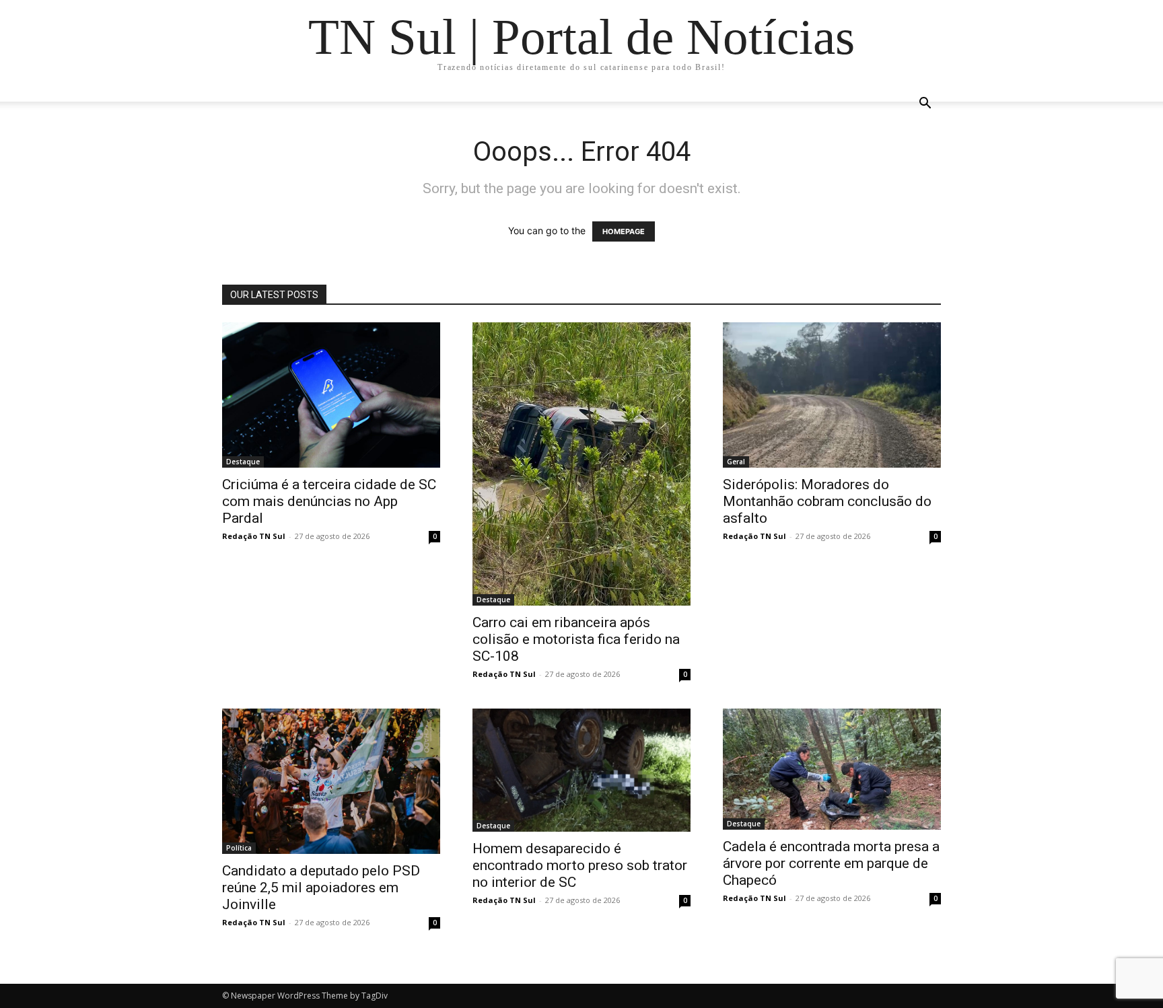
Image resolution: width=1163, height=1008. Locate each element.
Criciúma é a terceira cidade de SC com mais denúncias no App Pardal (329, 501)
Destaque (243, 461)
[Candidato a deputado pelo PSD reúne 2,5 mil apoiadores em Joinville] (331, 781)
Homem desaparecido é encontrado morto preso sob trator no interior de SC (579, 865)
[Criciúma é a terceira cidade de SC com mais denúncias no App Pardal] (331, 395)
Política (239, 848)
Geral (736, 461)
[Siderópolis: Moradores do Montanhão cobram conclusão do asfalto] (832, 395)
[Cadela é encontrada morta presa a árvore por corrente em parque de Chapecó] (832, 769)
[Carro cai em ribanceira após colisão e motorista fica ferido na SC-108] (581, 464)
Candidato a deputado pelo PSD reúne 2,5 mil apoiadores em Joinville (321, 887)
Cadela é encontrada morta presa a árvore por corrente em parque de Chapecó (831, 863)
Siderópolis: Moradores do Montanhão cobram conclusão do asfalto (827, 501)
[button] (925, 104)
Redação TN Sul (253, 536)
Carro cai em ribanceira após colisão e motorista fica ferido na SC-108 (576, 639)
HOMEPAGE (623, 231)
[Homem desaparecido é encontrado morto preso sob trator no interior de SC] (581, 770)
